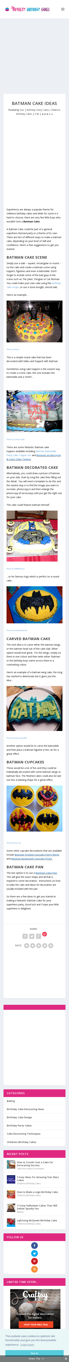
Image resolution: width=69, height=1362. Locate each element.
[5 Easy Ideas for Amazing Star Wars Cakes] (11, 1179)
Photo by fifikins (13, 349)
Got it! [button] (34, 1353)
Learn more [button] (27, 1344)
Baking (11, 1101)
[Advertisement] (34, 52)
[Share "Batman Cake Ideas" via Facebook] (25, 936)
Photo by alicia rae (14, 843)
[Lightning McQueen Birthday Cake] (11, 1222)
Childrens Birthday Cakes (21, 1142)
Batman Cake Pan (46, 872)
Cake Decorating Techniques (23, 1133)
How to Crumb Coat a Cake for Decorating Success (35, 1164)
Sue (22, 109)
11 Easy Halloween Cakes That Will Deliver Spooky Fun (37, 1207)
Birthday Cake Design (19, 1117)
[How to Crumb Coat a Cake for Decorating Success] (11, 1164)
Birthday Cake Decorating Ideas (25, 1109)
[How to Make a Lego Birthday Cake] (11, 1194)
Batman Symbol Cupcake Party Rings (37, 854)
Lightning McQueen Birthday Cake (37, 1220)
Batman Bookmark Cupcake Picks (32, 858)
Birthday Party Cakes (38, 109)
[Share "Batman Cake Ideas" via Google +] (38, 936)
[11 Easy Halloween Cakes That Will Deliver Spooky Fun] (11, 1208)
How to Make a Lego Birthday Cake (37, 1192)
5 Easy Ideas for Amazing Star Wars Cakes (38, 1179)
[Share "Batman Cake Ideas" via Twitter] (31, 936)
